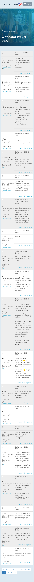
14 (29, 569)
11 (17, 569)
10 (13, 569)
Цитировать (28, 73)
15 (4, 572)
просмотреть (7, 68)
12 (21, 569)
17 (12, 572)
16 (8, 572)
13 (25, 569)
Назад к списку (9, 31)
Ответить (20, 73)
